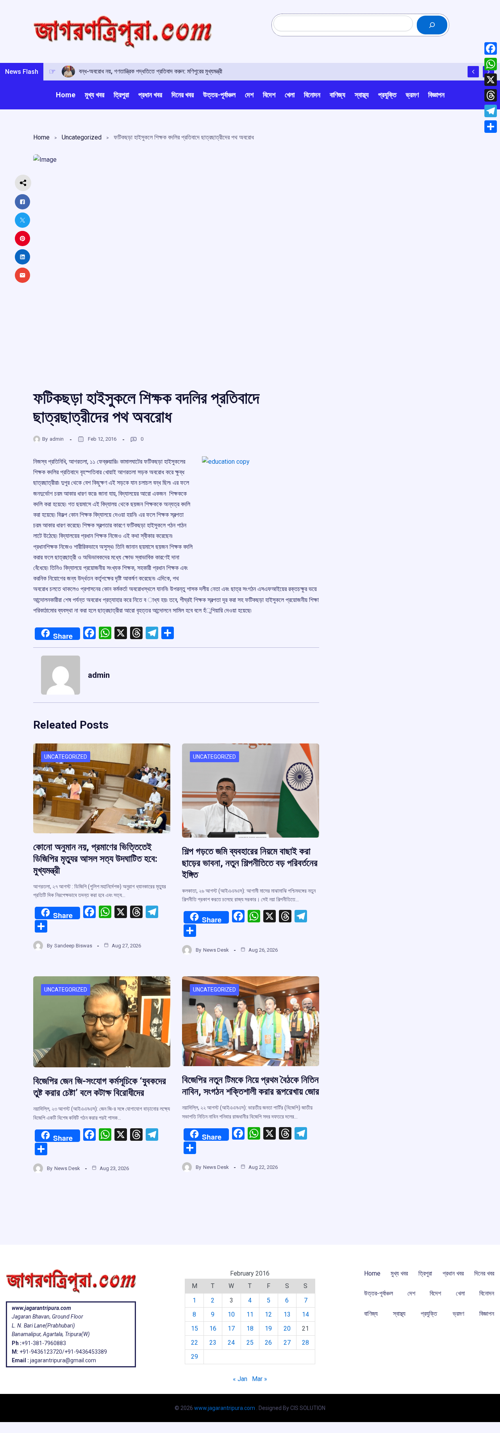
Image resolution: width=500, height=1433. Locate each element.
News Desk (216, 950)
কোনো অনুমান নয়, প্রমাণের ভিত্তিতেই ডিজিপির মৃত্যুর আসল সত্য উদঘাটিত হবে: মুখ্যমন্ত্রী (95, 859)
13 (287, 1314)
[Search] (432, 25)
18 (250, 1328)
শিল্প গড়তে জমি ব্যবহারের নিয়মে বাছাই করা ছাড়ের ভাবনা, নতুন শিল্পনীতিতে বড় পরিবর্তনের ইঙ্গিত (250, 863)
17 (231, 1328)
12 (268, 1314)
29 (194, 1356)
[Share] (490, 126)
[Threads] (490, 95)
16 (212, 1328)
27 (287, 1342)
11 (250, 1314)
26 (268, 1342)
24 (231, 1342)
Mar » (259, 1379)
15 (194, 1328)
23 (212, 1342)
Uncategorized (82, 137)
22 (194, 1342)
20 (287, 1328)
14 (305, 1314)
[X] (490, 80)
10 (231, 1314)
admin (57, 439)
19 (268, 1328)
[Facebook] (490, 48)
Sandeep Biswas (73, 946)
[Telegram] (490, 111)
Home (41, 137)
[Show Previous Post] (473, 71)
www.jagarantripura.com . (225, 1408)
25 (250, 1342)
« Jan (240, 1379)
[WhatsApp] (490, 64)
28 (305, 1342)
